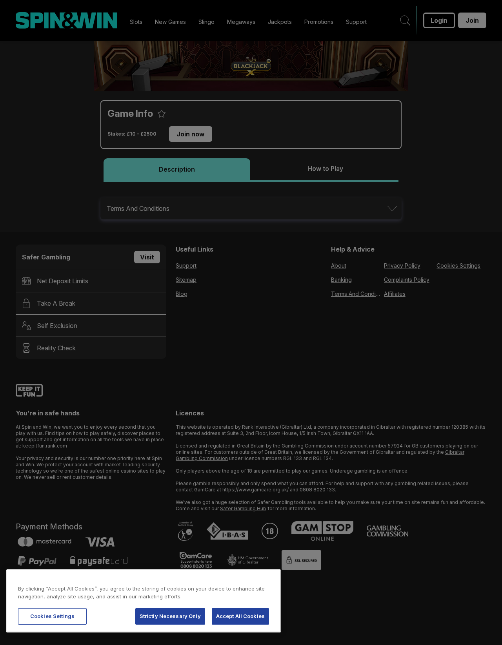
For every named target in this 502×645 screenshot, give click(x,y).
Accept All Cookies (240, 616)
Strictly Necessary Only (170, 616)
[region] (143, 600)
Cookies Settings (52, 616)
